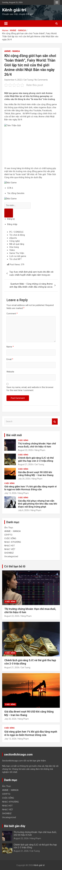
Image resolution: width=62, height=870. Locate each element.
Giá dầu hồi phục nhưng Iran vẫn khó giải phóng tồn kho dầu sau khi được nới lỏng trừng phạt (37, 503)
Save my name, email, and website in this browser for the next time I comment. (29, 389)
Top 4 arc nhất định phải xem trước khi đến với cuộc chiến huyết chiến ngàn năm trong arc (31, 273)
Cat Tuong (28, 80)
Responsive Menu (57, 2)
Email (9, 359)
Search (55, 421)
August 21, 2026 (25, 464)
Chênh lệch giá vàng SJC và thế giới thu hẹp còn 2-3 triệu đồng (36, 459)
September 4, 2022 (13, 80)
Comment (12, 313)
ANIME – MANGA (12, 531)
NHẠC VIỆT (9, 549)
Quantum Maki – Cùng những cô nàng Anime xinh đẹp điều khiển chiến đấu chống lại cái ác (31, 285)
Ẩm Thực (8, 527)
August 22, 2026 (25, 450)
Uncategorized (11, 556)
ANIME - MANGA (12, 51)
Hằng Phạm (40, 450)
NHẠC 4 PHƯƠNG (12, 542)
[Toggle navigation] (6, 23)
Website (10, 371)
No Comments (41, 80)
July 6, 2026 (23, 510)
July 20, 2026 (24, 479)
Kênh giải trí (14, 9)
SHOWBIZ (9, 553)
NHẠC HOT (9, 545)
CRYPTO (8, 535)
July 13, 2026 (10, 493)
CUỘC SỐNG (23, 440)
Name (10, 346)
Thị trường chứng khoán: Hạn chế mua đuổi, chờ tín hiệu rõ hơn (37, 445)
